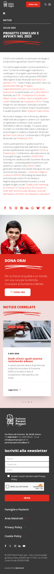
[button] (49, 4)
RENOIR (17, 175)
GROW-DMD (37, 156)
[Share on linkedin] (27, 208)
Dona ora (33, 4)
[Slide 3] (28, 402)
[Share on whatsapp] (32, 208)
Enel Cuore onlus (14, 135)
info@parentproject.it (15, 440)
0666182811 (13, 437)
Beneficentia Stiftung (12, 85)
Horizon (43, 150)
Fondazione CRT (31, 101)
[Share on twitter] (10, 208)
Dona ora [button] (19, 292)
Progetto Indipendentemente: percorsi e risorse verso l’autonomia (24, 89)
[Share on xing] (43, 208)
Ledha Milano (40, 92)
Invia (27, 497)
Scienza (12, 327)
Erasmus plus (9, 153)
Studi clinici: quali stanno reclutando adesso (25, 360)
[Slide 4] (31, 402)
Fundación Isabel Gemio (37, 111)
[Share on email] (49, 208)
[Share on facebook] (5, 208)
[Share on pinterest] (21, 208)
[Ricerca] (44, 4)
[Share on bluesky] (38, 208)
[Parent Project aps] (8, 4)
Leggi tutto (13, 390)
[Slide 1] (22, 402)
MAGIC (31, 165)
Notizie (7, 20)
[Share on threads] (16, 208)
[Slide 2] (25, 402)
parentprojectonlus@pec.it (17, 442)
